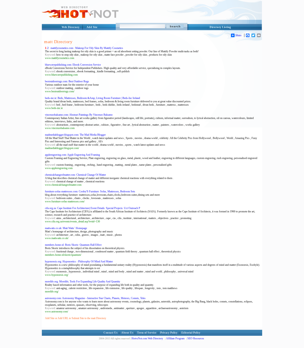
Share (238, 35)
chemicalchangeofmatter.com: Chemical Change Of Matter (75, 174)
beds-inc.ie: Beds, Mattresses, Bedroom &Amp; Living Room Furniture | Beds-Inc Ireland (92, 98)
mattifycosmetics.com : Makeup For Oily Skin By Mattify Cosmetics (87, 48)
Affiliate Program (175, 338)
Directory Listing (220, 27)
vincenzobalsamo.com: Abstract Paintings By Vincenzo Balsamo (79, 114)
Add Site (92, 27)
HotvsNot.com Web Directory (147, 338)
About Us (127, 332)
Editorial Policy (191, 332)
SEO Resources (195, 338)
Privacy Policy (169, 332)
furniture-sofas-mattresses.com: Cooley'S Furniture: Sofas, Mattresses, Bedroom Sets (90, 191)
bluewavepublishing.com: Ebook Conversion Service (73, 64)
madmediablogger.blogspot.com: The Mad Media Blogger (75, 134)
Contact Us (110, 332)
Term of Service (146, 332)
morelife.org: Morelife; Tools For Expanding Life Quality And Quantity (82, 281)
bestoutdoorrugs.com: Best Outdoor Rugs (67, 81)
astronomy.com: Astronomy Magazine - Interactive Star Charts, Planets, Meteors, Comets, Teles (95, 298)
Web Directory (71, 27)
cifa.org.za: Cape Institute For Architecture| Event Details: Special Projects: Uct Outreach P (92, 208)
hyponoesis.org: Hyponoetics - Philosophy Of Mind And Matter (79, 261)
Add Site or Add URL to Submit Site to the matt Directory (75, 318)
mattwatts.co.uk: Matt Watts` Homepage (66, 228)
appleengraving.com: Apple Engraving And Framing (72, 154)
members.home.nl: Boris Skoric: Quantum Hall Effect (73, 244)
